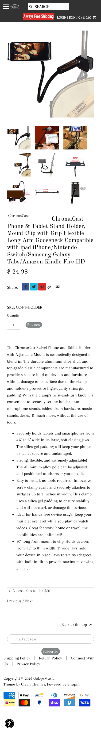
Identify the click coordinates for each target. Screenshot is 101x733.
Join (72, 17)
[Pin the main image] (41, 287)
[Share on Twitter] (32, 287)
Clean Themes (33, 684)
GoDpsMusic (43, 678)
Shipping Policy (17, 658)
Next (29, 601)
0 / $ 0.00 (85, 17)
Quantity (13, 315)
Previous (14, 601)
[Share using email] (57, 287)
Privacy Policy (28, 664)
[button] (9, 723)
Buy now (33, 324)
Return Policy (50, 658)
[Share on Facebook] (24, 287)
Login (61, 17)
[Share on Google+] (49, 287)
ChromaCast (18, 215)
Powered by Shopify (63, 684)
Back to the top (75, 624)
